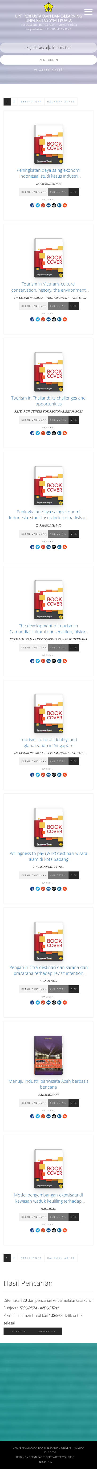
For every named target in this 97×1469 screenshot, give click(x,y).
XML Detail (58, 192)
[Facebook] (32, 205)
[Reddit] (54, 205)
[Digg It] (48, 205)
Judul (9, 1359)
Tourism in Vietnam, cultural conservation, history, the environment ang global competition (48, 290)
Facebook (44, 1457)
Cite (74, 192)
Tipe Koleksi (14, 1415)
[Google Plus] (43, 205)
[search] (48, 48)
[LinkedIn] (59, 205)
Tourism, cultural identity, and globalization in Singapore (48, 742)
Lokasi (10, 1429)
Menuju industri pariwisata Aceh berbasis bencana (48, 1084)
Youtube (68, 1457)
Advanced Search (48, 69)
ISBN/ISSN (13, 1401)
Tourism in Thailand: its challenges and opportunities (48, 401)
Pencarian (48, 59)
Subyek (10, 1387)
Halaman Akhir (61, 101)
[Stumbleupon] (65, 205)
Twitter (56, 1457)
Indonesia (45, 1462)
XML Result (17, 1331)
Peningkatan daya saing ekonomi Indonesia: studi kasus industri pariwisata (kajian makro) (48, 517)
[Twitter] (38, 205)
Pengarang (13, 1373)
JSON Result (47, 1331)
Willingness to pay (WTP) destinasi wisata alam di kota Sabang (48, 856)
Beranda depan (26, 1457)
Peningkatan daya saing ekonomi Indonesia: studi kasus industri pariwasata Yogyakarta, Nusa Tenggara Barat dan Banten (49, 179)
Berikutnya (31, 101)
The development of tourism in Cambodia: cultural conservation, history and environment (48, 631)
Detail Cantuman (34, 192)
